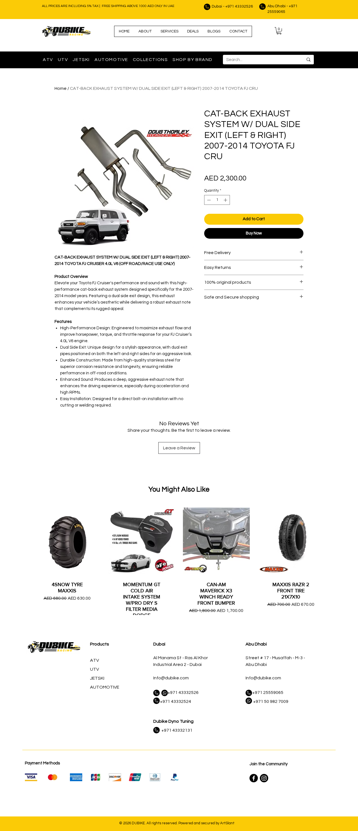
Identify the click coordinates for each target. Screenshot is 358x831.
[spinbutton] (217, 200)
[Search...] (308, 59)
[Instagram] (264, 778)
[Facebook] (253, 778)
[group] (179, 578)
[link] (279, 30)
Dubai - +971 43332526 (232, 6)
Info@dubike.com (171, 678)
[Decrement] (208, 200)
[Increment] (226, 200)
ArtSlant (227, 823)
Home (61, 88)
